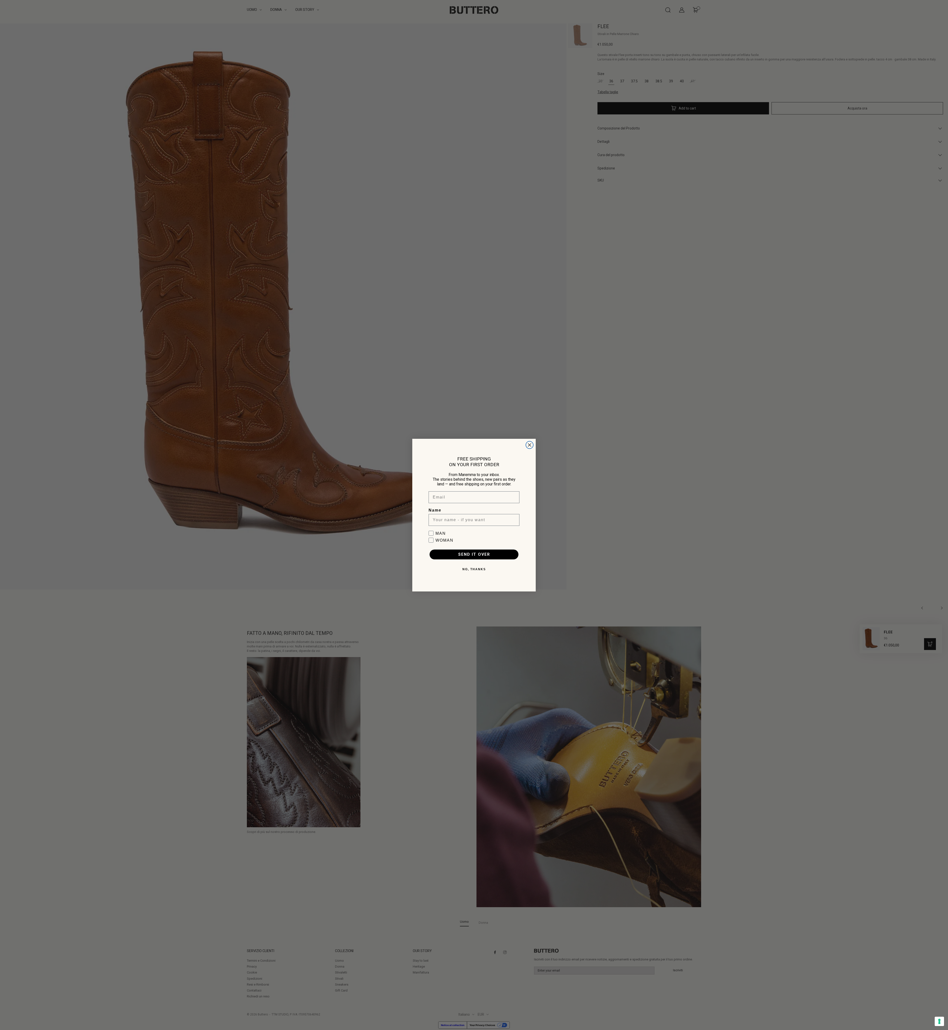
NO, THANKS (474, 569)
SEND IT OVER (474, 554)
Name (435, 510)
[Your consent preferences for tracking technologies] (939, 1021)
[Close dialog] (529, 445)
